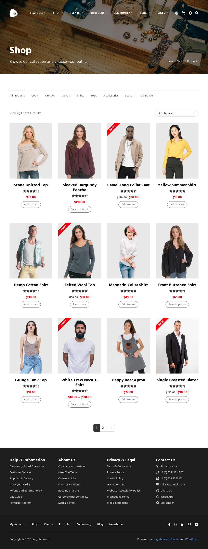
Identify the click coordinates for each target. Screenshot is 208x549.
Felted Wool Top (80, 284)
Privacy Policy (115, 472)
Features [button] (36, 13)
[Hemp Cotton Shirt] (31, 250)
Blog (100, 524)
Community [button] (122, 13)
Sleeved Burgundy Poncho (80, 187)
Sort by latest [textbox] (166, 113)
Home (169, 61)
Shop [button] (56, 13)
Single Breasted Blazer (177, 379)
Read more (79, 304)
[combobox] (176, 113)
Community (84, 524)
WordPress (191, 539)
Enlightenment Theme (166, 539)
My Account (17, 524)
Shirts (80, 95)
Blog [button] (143, 13)
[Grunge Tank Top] (31, 346)
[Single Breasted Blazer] (177, 346)
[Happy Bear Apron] (128, 346)
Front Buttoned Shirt (177, 284)
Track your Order (20, 484)
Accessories (110, 95)
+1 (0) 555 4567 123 (171, 478)
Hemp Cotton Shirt (31, 284)
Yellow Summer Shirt (177, 184)
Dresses (50, 95)
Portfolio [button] (97, 13)
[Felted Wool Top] (79, 250)
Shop (180, 61)
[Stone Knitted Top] (31, 151)
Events (48, 524)
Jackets (66, 95)
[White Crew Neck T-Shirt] (79, 346)
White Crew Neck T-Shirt (79, 382)
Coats (35, 95)
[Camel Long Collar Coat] (128, 151)
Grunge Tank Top (31, 379)
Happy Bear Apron (128, 379)
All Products (17, 95)
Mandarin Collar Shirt (128, 284)
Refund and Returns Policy (26, 490)
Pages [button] (161, 13)
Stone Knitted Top (31, 184)
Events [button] (75, 13)
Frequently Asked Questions (27, 466)
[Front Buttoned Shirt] (177, 250)
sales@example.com (172, 484)
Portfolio (64, 524)
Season (129, 95)
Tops (94, 95)
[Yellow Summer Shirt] (177, 151)
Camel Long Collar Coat (128, 184)
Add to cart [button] (31, 204)
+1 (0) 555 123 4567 (171, 472)
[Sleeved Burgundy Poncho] (79, 151)
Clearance (147, 95)
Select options (79, 209)
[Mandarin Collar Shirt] (128, 250)
